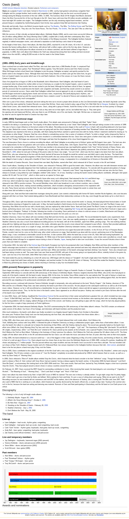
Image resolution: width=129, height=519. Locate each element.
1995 (43, 400)
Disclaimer (100, 515)
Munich (44, 247)
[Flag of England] (110, 37)
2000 (46, 405)
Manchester (115, 37)
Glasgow (105, 104)
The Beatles (54, 26)
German (34, 245)
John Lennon (111, 345)
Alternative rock (113, 42)
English (20, 11)
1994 (31, 398)
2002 (30, 408)
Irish (86, 178)
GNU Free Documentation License (77, 515)
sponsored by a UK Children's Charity (32, 513)
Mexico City (26, 340)
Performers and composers (49, 8)
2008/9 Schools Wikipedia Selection (14, 8)
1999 (14, 152)
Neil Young (76, 209)
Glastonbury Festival (45, 296)
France (87, 127)
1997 (28, 403)
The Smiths (63, 29)
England (122, 37)
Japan (63, 239)
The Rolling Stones (75, 26)
